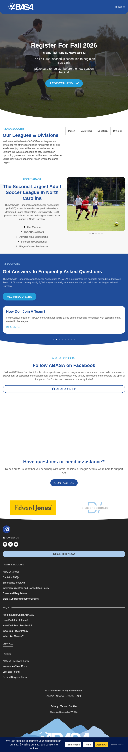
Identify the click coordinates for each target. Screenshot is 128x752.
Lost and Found (11, 671)
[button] (70, 204)
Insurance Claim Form (15, 666)
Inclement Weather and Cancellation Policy (26, 588)
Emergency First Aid (14, 582)
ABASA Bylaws (11, 571)
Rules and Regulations (15, 593)
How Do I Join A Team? (26, 311)
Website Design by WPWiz (64, 712)
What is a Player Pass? (15, 630)
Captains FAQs (11, 577)
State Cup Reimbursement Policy (21, 598)
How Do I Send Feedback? (17, 625)
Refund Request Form (15, 677)
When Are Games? (13, 636)
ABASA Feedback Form (16, 661)
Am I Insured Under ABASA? (18, 614)
